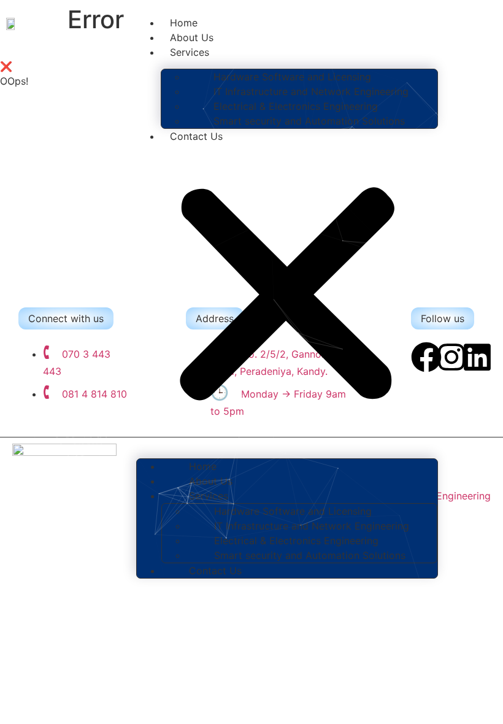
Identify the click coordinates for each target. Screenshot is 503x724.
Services (189, 52)
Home (184, 23)
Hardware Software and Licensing (292, 77)
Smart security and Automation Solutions (309, 121)
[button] (287, 296)
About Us (191, 37)
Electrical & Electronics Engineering (295, 106)
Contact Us (196, 136)
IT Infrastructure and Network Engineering (311, 91)
